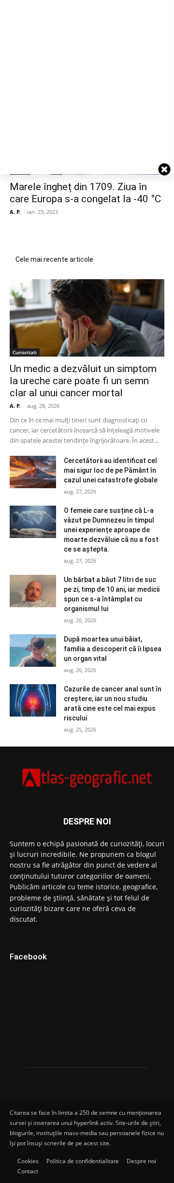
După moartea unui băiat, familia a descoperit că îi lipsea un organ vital (112, 648)
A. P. (15, 211)
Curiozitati (25, 352)
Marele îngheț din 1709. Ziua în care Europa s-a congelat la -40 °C (85, 193)
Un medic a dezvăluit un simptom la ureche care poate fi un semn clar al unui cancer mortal (83, 381)
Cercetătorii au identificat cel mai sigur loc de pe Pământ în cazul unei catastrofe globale (111, 470)
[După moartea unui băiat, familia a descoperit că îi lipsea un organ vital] (33, 650)
